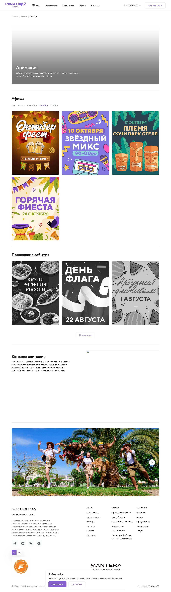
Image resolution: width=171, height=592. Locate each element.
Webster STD (153, 586)
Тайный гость (118, 526)
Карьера (91, 522)
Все (14, 105)
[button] (152, 462)
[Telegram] (15, 543)
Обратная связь (119, 531)
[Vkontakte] (31, 543)
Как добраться (118, 517)
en (19, 552)
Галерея (90, 531)
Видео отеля (93, 513)
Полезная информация (122, 522)
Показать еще (85, 335)
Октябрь (43, 105)
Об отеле (91, 535)
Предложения (143, 522)
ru (14, 552)
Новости (91, 526)
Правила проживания (121, 513)
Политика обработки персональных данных (122, 536)
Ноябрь (54, 105)
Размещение (142, 526)
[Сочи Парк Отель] (15, 5)
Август (21, 105)
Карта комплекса (95, 517)
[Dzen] (39, 543)
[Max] (23, 543)
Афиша (24, 16)
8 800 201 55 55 (24, 509)
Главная (15, 16)
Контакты (141, 513)
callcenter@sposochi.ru (23, 514)
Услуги (140, 531)
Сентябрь (32, 105)
